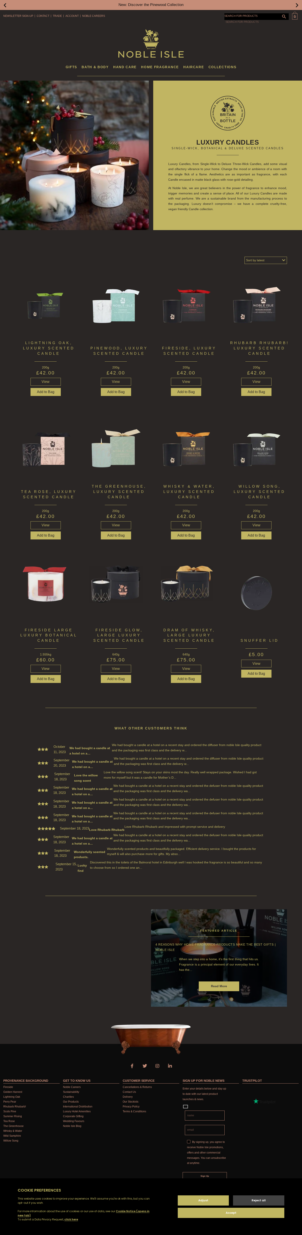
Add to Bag (186, 392)
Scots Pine (9, 1111)
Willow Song (10, 1140)
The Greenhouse (13, 1126)
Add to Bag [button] (45, 392)
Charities (68, 1096)
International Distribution (77, 1106)
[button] (5, 5)
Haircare (193, 67)
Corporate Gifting (73, 1116)
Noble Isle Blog (72, 1126)
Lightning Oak (11, 1096)
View (46, 382)
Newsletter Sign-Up (18, 15)
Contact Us (129, 1091)
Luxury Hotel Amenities (77, 1111)
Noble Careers (93, 15)
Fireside (8, 1087)
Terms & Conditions (134, 1111)
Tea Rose (9, 1121)
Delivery (128, 1096)
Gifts (71, 67)
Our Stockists (130, 1101)
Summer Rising (12, 1116)
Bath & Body (95, 67)
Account (72, 15)
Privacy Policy (131, 1106)
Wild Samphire (12, 1135)
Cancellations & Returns (137, 1087)
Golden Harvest (12, 1091)
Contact (43, 15)
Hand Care (125, 67)
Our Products (71, 1101)
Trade (57, 15)
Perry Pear (9, 1101)
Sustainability (71, 1091)
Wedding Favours (73, 1121)
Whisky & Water (12, 1130)
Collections (222, 67)
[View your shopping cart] (295, 15)
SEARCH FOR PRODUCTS (241, 15)
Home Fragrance (160, 67)
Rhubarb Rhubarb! (14, 1106)
